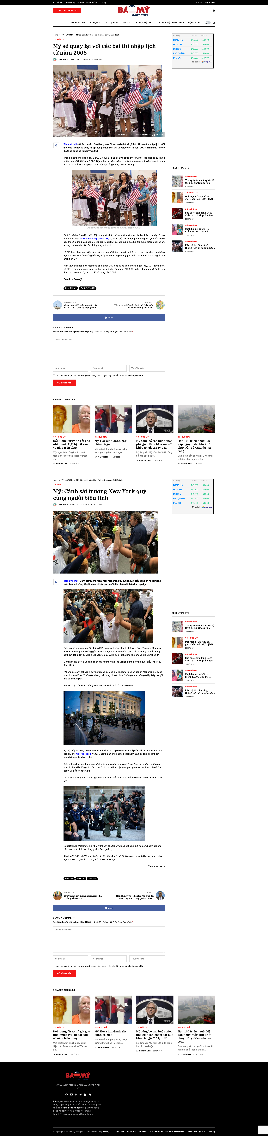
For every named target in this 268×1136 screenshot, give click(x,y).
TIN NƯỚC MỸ (67, 35)
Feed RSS (131, 1132)
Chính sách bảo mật (196, 1132)
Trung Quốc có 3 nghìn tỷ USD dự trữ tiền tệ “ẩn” (199, 181)
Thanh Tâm (63, 59)
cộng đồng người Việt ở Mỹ (76, 1107)
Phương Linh (62, 464)
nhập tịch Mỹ (70, 288)
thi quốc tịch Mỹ (88, 288)
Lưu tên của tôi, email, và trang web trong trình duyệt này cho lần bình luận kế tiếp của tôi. (99, 375)
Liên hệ (211, 1132)
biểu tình (69, 879)
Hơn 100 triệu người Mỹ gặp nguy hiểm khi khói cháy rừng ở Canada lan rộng (194, 446)
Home (55, 35)
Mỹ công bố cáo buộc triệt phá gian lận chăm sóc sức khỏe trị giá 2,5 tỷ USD (154, 444)
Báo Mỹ (106, 1132)
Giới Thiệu (120, 1132)
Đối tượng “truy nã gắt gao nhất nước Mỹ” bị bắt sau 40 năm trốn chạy (199, 199)
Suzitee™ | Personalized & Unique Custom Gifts (161, 1132)
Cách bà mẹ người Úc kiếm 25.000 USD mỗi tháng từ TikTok (197, 232)
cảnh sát (80, 879)
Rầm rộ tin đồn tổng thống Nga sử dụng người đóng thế (199, 248)
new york (92, 879)
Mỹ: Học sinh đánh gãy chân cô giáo (111, 442)
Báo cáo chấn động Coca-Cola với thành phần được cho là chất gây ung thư (199, 215)
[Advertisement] (193, 120)
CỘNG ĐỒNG (191, 177)
